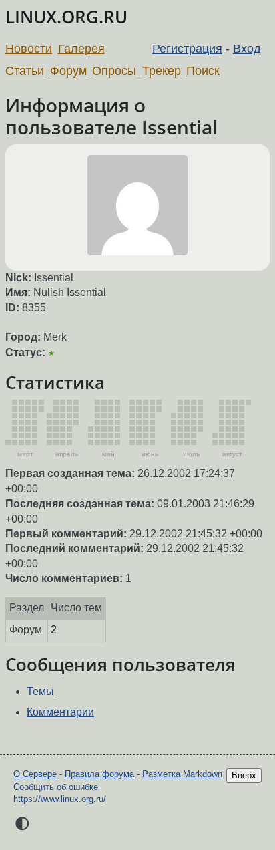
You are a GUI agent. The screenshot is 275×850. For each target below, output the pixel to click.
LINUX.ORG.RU (66, 17)
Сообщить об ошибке (55, 787)
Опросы (114, 71)
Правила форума (99, 774)
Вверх (244, 775)
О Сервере (35, 774)
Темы (40, 691)
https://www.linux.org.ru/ (59, 799)
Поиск (203, 71)
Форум (68, 71)
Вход (247, 48)
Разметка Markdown (182, 774)
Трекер (161, 71)
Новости (28, 48)
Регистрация (187, 48)
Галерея (81, 48)
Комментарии (60, 712)
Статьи (24, 71)
